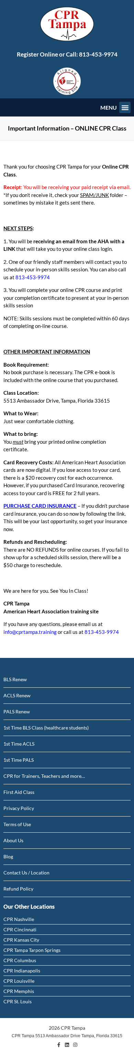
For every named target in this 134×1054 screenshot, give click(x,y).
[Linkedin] (67, 1044)
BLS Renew (15, 679)
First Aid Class (18, 792)
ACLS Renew (17, 695)
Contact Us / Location (26, 872)
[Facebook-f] (58, 1044)
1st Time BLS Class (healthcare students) (46, 728)
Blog (8, 856)
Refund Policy (18, 889)
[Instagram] (75, 1044)
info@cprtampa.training (30, 632)
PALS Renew (16, 711)
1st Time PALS (18, 760)
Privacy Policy (18, 808)
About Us (13, 840)
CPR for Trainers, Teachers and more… (44, 776)
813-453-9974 (98, 54)
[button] (125, 107)
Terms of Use (17, 824)
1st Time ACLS (18, 744)
